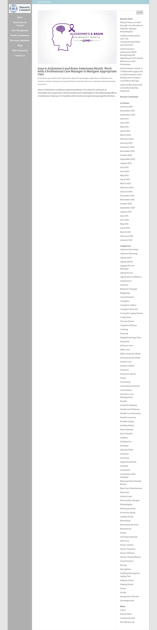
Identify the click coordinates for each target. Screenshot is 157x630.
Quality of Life (126, 517)
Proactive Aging (127, 512)
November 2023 (127, 111)
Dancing (124, 333)
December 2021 (127, 196)
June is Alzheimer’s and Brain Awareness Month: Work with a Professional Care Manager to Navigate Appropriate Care (77, 71)
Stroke (123, 592)
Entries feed (125, 614)
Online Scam (126, 496)
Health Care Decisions (130, 413)
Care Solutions (127, 297)
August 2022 (126, 163)
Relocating (125, 520)
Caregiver (125, 301)
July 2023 (124, 119)
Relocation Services (129, 525)
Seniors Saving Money (130, 557)
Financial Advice (128, 374)
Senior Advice (126, 545)
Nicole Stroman (45, 78)
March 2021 (125, 232)
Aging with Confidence (131, 277)
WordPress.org (127, 622)
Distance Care (126, 345)
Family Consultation (20, 35)
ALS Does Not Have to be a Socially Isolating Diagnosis (131, 88)
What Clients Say (20, 50)
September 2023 (127, 115)
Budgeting (125, 293)
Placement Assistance (20, 40)
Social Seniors (127, 561)
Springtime (125, 569)
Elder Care (88, 81)
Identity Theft (126, 450)
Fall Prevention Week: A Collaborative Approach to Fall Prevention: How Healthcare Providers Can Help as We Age (131, 74)
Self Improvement (128, 537)
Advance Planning (128, 253)
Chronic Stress (127, 321)
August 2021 (125, 212)
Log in (123, 610)
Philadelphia (126, 504)
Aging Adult (66, 78)
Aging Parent (94, 78)
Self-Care (124, 541)
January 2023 (126, 143)
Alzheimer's (104, 78)
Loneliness (125, 470)
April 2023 (125, 131)
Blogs (20, 45)
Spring (123, 565)
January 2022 (126, 191)
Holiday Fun (126, 442)
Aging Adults (126, 262)
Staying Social (126, 584)
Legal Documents (128, 462)
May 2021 (124, 224)
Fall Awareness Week (130, 358)
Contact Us (20, 55)
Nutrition (124, 492)
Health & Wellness (128, 405)
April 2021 (125, 228)
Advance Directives (129, 249)
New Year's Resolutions (131, 488)
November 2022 (127, 151)
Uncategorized (127, 600)
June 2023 (124, 123)
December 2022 (127, 147)
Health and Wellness (130, 409)
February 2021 (126, 236)
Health (123, 401)
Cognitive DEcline (69, 81)
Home (20, 17)
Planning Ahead (127, 508)
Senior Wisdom (127, 553)
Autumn (124, 285)
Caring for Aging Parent (53, 81)
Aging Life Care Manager (80, 78)
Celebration (125, 317)
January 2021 (126, 240)
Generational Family (108, 81)
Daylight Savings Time (130, 337)
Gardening (96, 81)
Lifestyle (124, 466)
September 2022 (127, 159)
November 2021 (127, 199)
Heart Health (126, 433)
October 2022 (126, 155)
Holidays (124, 446)
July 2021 (124, 216)
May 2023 (124, 127)
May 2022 (124, 175)
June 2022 (124, 171)
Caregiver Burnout (129, 309)
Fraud (123, 378)
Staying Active (127, 580)
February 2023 (127, 139)
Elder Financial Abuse (130, 354)
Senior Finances (127, 549)
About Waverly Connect (20, 24)
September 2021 (127, 208)
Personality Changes (130, 500)
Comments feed (127, 618)
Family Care (125, 362)
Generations (42, 84)
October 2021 (126, 204)
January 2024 (126, 106)
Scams (123, 533)
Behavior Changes (128, 289)
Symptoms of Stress (129, 596)
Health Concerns (128, 417)
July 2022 (124, 167)
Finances (124, 370)
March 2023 (125, 135)
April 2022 (125, 179)
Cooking (124, 329)
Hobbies (124, 438)
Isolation (124, 454)
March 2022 (125, 183)
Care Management (20, 30)
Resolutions (125, 529)
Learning (124, 458)
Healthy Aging (127, 421)
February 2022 (127, 187)
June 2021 (124, 220)
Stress (123, 588)
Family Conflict (127, 366)
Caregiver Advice (128, 305)
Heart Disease (126, 429)
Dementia (79, 81)
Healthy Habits (127, 425)
